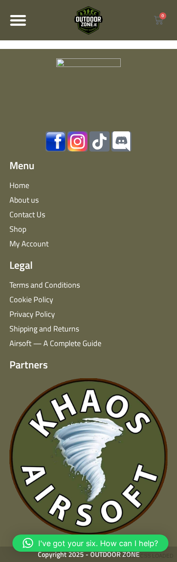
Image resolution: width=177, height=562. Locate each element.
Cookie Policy (31, 299)
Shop (17, 229)
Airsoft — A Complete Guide (55, 343)
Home (19, 185)
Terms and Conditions (44, 285)
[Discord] (121, 141)
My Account (29, 243)
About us (24, 200)
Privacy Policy (32, 314)
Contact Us (27, 214)
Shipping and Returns (44, 328)
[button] (18, 20)
